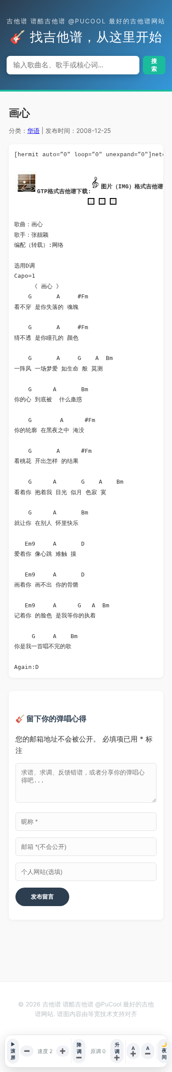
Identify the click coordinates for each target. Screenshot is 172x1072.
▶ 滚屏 (13, 1051)
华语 (33, 130)
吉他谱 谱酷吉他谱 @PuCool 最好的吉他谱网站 (86, 21)
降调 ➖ (79, 1051)
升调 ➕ (117, 1051)
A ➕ (133, 1051)
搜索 (154, 65)
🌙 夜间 (164, 1051)
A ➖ (148, 1051)
